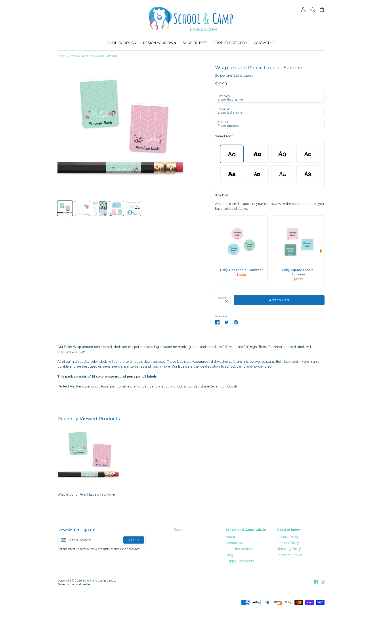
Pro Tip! (221, 195)
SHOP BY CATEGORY (230, 43)
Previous (217, 251)
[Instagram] (321, 581)
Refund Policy (288, 543)
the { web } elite (80, 584)
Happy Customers (240, 561)
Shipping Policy (289, 549)
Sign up (133, 540)
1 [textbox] (219, 302)
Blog (229, 555)
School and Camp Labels (234, 76)
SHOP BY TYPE (195, 43)
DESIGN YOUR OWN (159, 43)
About (230, 537)
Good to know (288, 530)
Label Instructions (239, 549)
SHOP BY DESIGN (122, 43)
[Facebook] (314, 581)
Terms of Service (290, 555)
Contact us (234, 543)
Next (322, 251)
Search (179, 530)
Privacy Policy (288, 537)
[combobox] (223, 300)
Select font (224, 136)
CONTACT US (264, 43)
